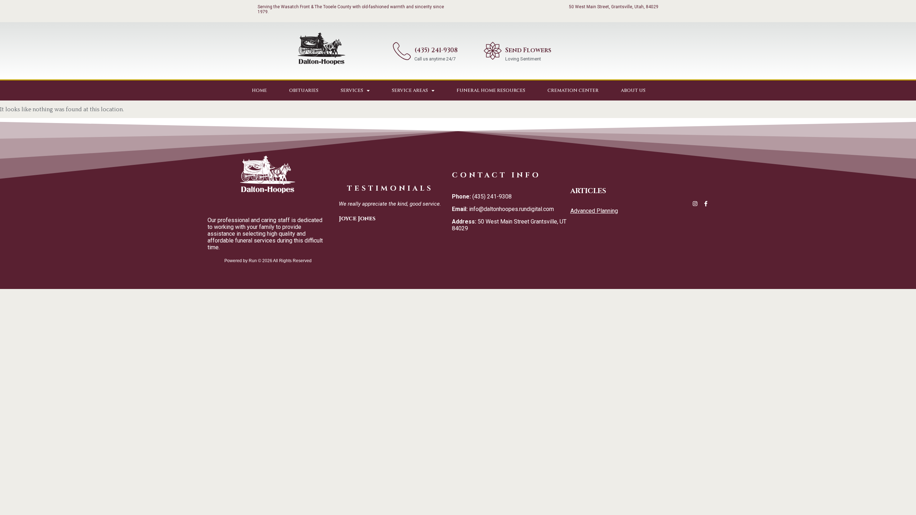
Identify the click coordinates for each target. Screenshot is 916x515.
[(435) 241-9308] (402, 51)
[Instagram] (695, 203)
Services (352, 90)
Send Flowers (528, 50)
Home (259, 90)
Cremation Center (573, 90)
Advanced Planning (594, 210)
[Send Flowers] (493, 51)
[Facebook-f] (705, 203)
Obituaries (303, 90)
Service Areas (410, 90)
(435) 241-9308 (436, 50)
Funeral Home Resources (491, 90)
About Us (633, 90)
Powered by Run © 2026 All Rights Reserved (268, 260)
